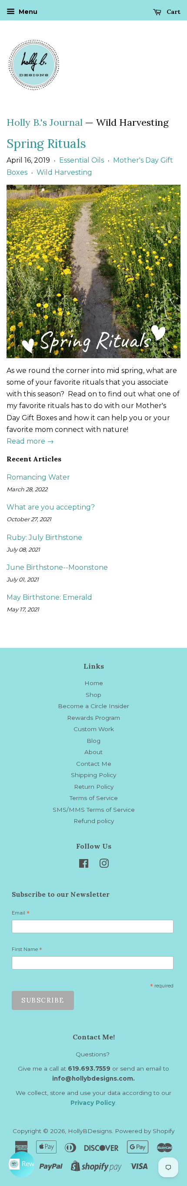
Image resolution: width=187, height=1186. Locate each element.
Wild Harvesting (64, 172)
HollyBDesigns (90, 1130)
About (93, 751)
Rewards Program (93, 717)
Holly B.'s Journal (45, 122)
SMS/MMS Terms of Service (94, 809)
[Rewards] (22, 1164)
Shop (93, 694)
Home (93, 683)
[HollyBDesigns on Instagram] (104, 865)
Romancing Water (38, 477)
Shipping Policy (93, 774)
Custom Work (93, 728)
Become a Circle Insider (93, 705)
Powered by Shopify (144, 1130)
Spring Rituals (46, 143)
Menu (27, 12)
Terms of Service (94, 797)
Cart (172, 12)
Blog (93, 740)
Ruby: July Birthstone (44, 537)
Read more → (30, 441)
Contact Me (93, 763)
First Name (27, 950)
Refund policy (93, 820)
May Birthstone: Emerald (49, 597)
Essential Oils (81, 160)
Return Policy (94, 786)
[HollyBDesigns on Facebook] (84, 865)
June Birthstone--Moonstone (57, 567)
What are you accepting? (51, 507)
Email (21, 914)
